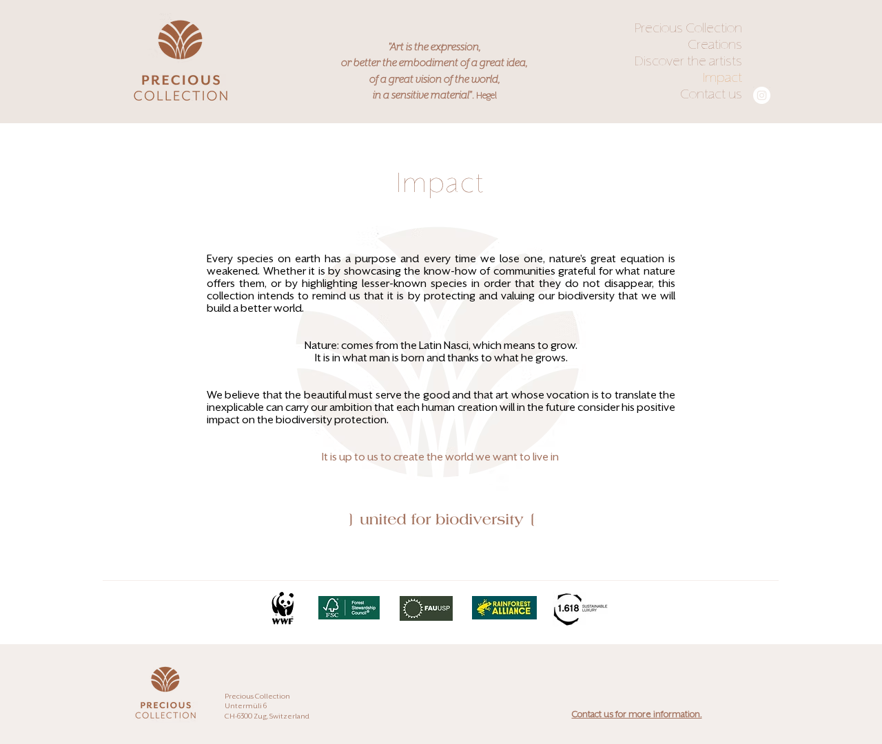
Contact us (711, 94)
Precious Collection (688, 28)
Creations (715, 44)
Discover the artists (688, 61)
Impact (722, 77)
